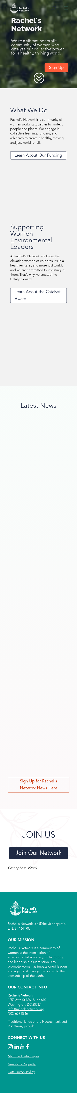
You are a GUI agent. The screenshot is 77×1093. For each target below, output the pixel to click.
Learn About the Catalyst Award (38, 295)
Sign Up (56, 67)
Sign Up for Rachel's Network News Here (38, 785)
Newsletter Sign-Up (22, 1064)
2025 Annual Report (29, 698)
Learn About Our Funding (38, 155)
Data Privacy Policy (21, 1072)
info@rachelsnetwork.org (26, 1009)
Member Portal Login (23, 1056)
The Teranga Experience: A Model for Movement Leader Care (37, 469)
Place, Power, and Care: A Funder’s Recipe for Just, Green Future (34, 593)
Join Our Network (38, 852)
